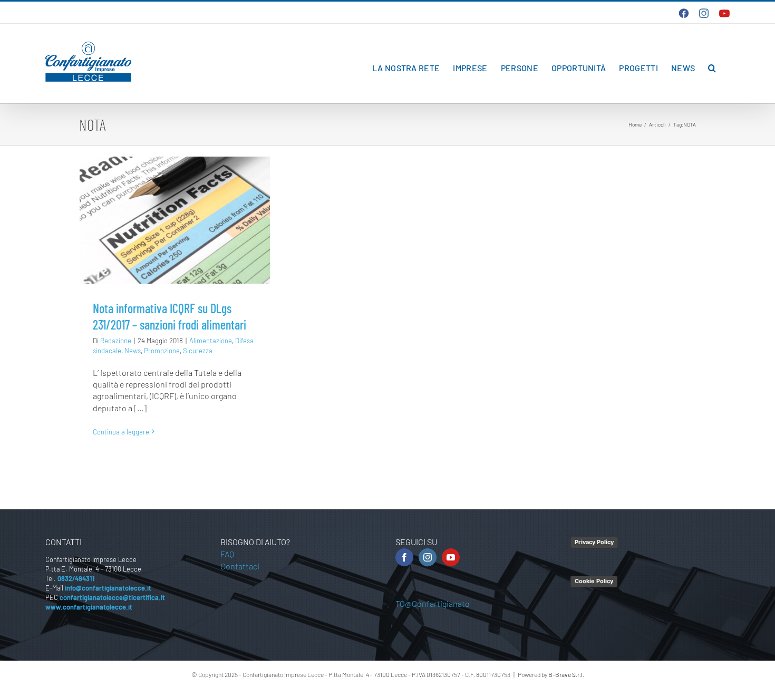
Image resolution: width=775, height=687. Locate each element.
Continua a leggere (121, 432)
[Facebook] (404, 557)
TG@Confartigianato (432, 603)
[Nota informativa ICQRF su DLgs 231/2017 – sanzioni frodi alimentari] (175, 220)
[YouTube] (451, 557)
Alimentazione (210, 340)
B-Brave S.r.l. (566, 674)
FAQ (227, 554)
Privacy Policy (594, 542)
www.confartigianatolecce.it (88, 607)
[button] (712, 68)
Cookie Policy (594, 581)
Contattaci (239, 566)
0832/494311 (76, 578)
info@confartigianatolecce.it (108, 588)
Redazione (115, 340)
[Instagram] (428, 557)
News (132, 350)
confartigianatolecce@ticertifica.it (112, 597)
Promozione (162, 350)
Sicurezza (197, 350)
